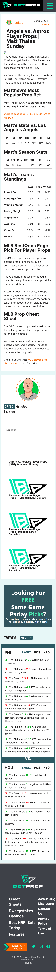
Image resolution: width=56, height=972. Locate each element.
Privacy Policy (43, 921)
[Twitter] (33, 947)
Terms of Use (44, 931)
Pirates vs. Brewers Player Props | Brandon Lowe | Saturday (25, 532)
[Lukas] (8, 22)
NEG (46, 652)
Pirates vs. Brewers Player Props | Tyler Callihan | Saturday (25, 568)
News (45, 24)
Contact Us (44, 911)
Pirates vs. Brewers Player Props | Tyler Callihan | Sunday (27, 496)
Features (17, 934)
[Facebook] (48, 947)
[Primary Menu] (50, 6)
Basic (26, 652)
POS (37, 652)
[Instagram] (41, 947)
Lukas (18, 22)
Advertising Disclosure (46, 901)
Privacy (28, 962)
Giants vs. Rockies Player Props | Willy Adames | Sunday (28, 463)
